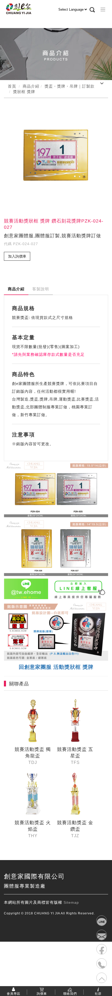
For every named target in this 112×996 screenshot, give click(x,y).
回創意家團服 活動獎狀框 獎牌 (56, 667)
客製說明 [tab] (40, 289)
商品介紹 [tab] (16, 289)
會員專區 (13, 993)
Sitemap (71, 902)
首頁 (12, 86)
